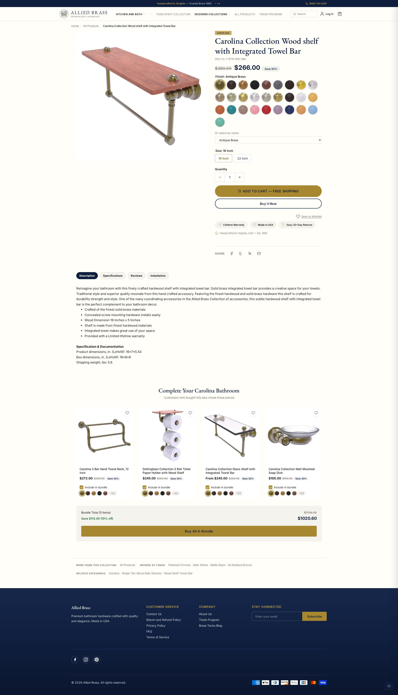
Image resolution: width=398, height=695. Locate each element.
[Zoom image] (141, 96)
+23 (112, 493)
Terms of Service (157, 637)
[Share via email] (259, 253)
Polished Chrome (179, 565)
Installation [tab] (158, 275)
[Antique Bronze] (87, 493)
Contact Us (153, 614)
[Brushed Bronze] (93, 493)
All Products (245, 14)
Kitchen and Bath (129, 14)
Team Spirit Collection (173, 14)
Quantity (221, 169)
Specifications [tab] (113, 275)
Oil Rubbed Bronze (240, 565)
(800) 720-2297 (318, 3)
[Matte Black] (99, 493)
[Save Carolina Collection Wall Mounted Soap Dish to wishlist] (316, 413)
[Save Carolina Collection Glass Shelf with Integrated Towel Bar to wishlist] (253, 413)
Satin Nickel (200, 565)
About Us (205, 614)
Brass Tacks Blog (210, 625)
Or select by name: (227, 133)
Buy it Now (268, 204)
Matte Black (217, 565)
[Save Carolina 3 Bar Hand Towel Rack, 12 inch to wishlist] (127, 413)
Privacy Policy (155, 625)
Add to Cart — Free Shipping (271, 191)
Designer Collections (211, 14)
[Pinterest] (96, 659)
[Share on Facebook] (231, 253)
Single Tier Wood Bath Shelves (141, 573)
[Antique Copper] (105, 493)
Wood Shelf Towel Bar (178, 573)
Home (75, 26)
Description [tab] (87, 275)
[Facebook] (75, 659)
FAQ (149, 631)
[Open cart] (339, 14)
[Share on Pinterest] (240, 253)
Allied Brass (80, 607)
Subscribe (314, 616)
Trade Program (270, 14)
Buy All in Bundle (199, 531)
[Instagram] (86, 659)
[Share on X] (250, 253)
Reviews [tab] (136, 275)
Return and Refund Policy (163, 619)
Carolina (223, 33)
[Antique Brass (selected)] (82, 493)
